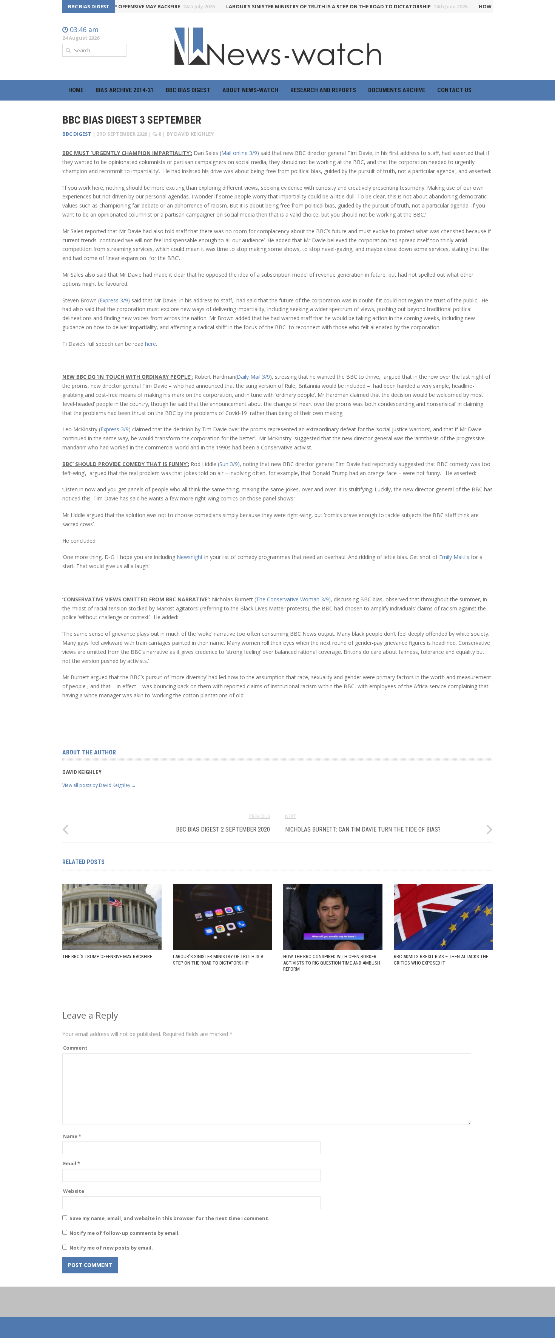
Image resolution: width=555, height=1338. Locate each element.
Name (72, 1136)
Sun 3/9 (228, 464)
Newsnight (190, 557)
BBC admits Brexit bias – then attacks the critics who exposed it (441, 960)
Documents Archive (396, 90)
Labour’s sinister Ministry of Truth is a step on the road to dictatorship (328, 6)
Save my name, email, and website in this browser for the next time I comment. (169, 1218)
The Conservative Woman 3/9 (292, 599)
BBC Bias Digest (188, 90)
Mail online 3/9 (239, 152)
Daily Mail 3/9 (253, 376)
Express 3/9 (114, 300)
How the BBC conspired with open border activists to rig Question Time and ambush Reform (331, 963)
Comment (75, 1047)
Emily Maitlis (454, 557)
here (150, 343)
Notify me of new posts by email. (111, 1247)
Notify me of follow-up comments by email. (124, 1233)
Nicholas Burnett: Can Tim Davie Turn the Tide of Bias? (363, 829)
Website (73, 1191)
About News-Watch (250, 90)
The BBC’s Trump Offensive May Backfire (125, 6)
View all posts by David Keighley (99, 785)
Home (75, 90)
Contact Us (454, 90)
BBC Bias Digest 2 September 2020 (223, 829)
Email (71, 1163)
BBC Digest (76, 133)
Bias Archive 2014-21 (125, 90)
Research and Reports (323, 90)
